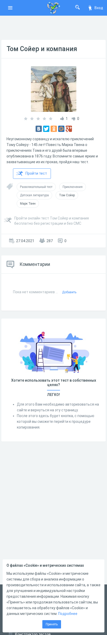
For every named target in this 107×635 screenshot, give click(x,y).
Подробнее (67, 614)
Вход (99, 8)
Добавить (69, 292)
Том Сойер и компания (41, 49)
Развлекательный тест (36, 187)
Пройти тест (36, 173)
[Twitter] (46, 129)
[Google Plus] (69, 129)
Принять (52, 624)
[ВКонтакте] (39, 129)
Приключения (73, 187)
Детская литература (34, 195)
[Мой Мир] (61, 129)
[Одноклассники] (54, 129)
